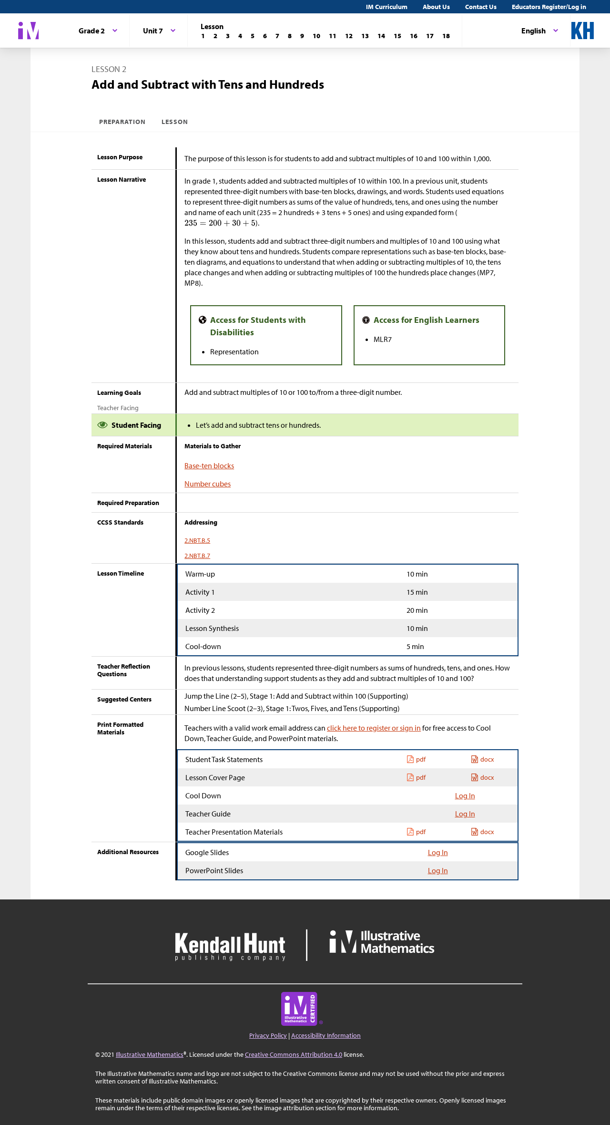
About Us (436, 6)
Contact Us (481, 6)
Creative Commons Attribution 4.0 (293, 1054)
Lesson (175, 121)
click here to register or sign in (374, 728)
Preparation (122, 121)
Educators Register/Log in (549, 6)
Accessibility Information (326, 1035)
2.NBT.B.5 (197, 540)
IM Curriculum (386, 6)
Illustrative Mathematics (149, 1054)
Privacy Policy (268, 1035)
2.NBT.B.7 (197, 555)
